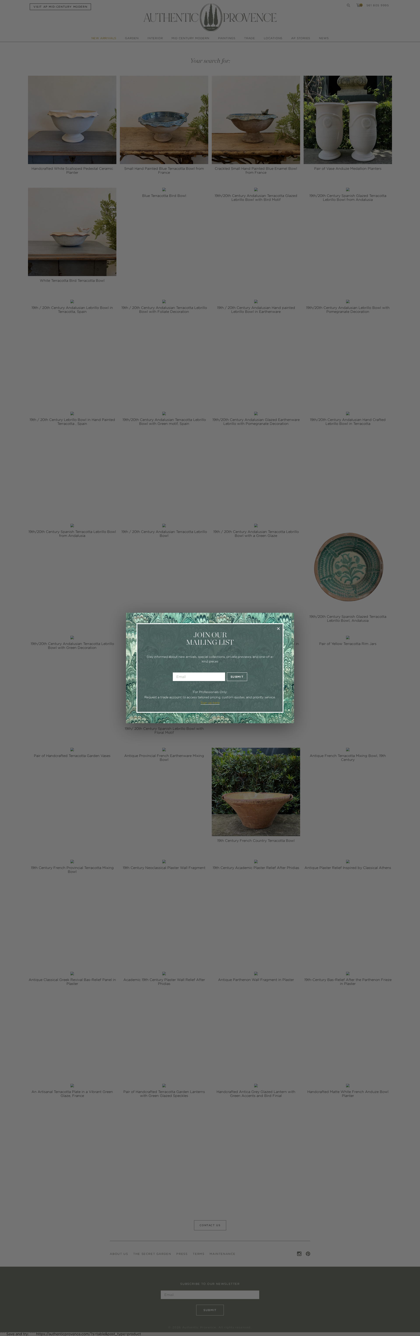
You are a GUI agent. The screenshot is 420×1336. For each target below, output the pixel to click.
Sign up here (210, 702)
